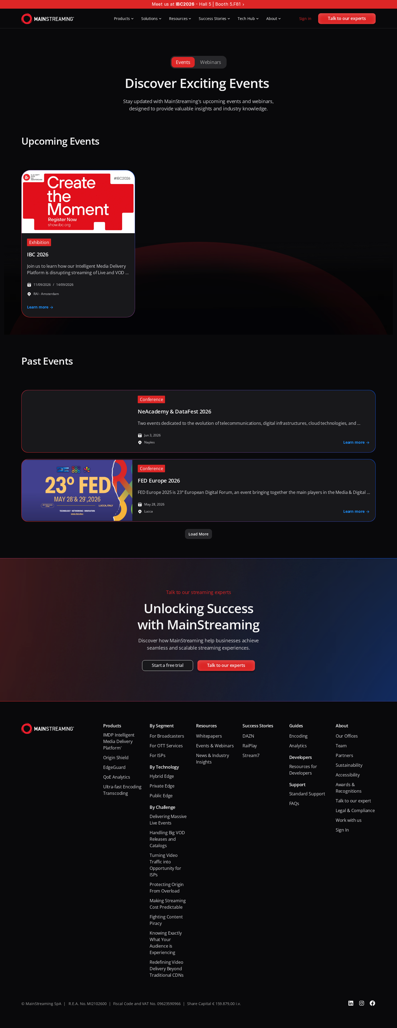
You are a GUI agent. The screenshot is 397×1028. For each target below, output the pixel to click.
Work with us (349, 820)
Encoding (298, 736)
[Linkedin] (351, 1003)
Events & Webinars (215, 746)
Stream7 (251, 755)
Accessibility (348, 775)
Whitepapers (209, 736)
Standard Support (307, 794)
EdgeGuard (114, 767)
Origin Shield (116, 758)
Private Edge (162, 786)
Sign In (342, 830)
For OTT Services (166, 746)
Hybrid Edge (162, 776)
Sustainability (349, 765)
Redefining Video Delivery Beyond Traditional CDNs (167, 968)
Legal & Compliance (355, 810)
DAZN (248, 736)
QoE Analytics (116, 777)
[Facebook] (372, 1003)
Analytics (298, 746)
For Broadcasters (167, 736)
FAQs (294, 803)
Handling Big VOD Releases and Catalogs (168, 839)
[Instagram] (361, 1003)
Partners (344, 755)
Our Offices (347, 736)
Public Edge (161, 796)
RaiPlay (250, 746)
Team (341, 746)
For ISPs (158, 755)
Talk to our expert (353, 801)
